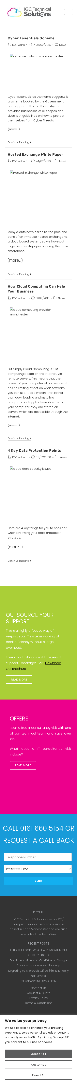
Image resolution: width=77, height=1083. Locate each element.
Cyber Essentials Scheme (31, 38)
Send (38, 880)
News (63, 45)
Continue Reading (19, 142)
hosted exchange (51, 237)
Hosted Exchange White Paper (35, 154)
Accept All (38, 1054)
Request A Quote (38, 993)
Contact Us (38, 988)
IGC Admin (19, 45)
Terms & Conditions (38, 1003)
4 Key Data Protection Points (34, 450)
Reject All (38, 1075)
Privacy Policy (38, 998)
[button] (19, 679)
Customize (38, 1065)
